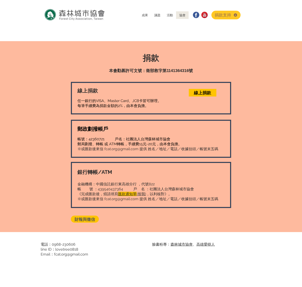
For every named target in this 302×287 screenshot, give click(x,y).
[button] (144, 15)
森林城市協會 (182, 244)
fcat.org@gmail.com (121, 149)
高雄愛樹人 (205, 244)
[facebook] (196, 15)
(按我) (132, 194)
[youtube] (204, 15)
